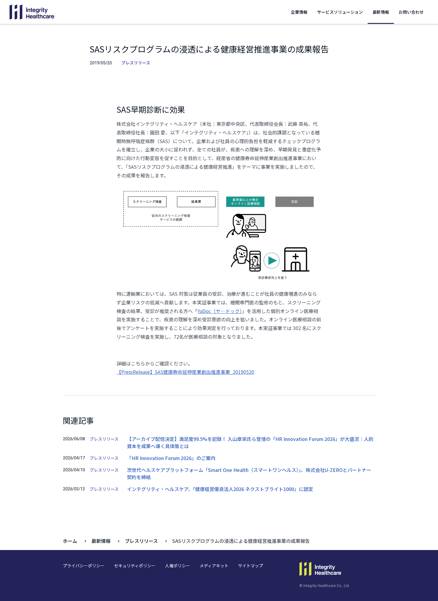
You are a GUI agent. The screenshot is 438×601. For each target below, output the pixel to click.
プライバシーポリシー (84, 566)
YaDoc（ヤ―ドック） (220, 311)
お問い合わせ (411, 12)
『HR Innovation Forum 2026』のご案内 (171, 457)
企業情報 (299, 12)
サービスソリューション (340, 12)
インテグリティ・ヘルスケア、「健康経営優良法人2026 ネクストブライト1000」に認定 (220, 488)
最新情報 (380, 12)
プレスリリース (141, 540)
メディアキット (214, 566)
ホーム (70, 540)
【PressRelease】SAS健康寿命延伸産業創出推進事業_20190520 (185, 371)
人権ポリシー (177, 566)
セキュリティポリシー (135, 566)
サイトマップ (250, 566)
